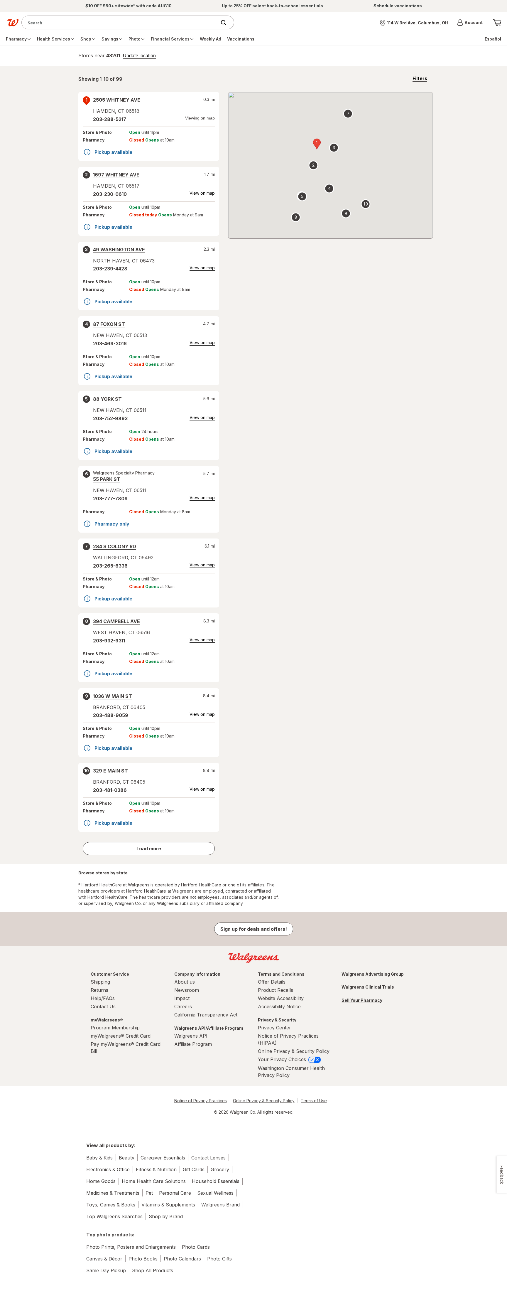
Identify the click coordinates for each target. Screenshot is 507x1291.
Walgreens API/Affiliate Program (208, 1028)
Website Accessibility (281, 998)
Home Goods (101, 1181)
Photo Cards (196, 1247)
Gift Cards (194, 1169)
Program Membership (115, 1028)
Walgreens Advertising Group (373, 974)
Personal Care (175, 1193)
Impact (182, 998)
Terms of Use (314, 1100)
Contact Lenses (208, 1158)
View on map (202, 193)
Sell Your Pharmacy (362, 1000)
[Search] (226, 22)
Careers (183, 1006)
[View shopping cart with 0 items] (497, 22)
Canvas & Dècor (104, 1259)
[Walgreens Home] (12, 22)
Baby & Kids (99, 1158)
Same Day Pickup (106, 1270)
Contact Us (103, 1006)
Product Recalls (275, 990)
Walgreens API (190, 1036)
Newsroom (186, 990)
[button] (470, 22)
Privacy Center (274, 1028)
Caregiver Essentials (163, 1158)
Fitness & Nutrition (156, 1169)
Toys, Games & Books (110, 1205)
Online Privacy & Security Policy (293, 1051)
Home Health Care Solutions (154, 1181)
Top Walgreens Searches (114, 1216)
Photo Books (143, 1259)
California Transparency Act (205, 1015)
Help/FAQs (103, 998)
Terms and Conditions (281, 974)
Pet (149, 1193)
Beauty (126, 1158)
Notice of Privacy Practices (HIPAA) (288, 1039)
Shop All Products (152, 1270)
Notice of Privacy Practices (200, 1100)
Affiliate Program (193, 1044)
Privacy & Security (277, 1019)
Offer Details (271, 982)
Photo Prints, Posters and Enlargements (131, 1247)
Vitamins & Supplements (168, 1205)
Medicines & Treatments (112, 1193)
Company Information (197, 974)
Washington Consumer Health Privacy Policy (291, 1071)
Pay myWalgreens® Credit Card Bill (125, 1047)
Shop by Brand (166, 1216)
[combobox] (120, 22)
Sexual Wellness (215, 1193)
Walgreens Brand (220, 1205)
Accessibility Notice (279, 1006)
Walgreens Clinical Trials (368, 986)
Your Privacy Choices (282, 1059)
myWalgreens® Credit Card (121, 1036)
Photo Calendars (182, 1259)
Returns (99, 990)
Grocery (220, 1169)
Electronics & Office (108, 1169)
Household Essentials (215, 1181)
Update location (139, 55)
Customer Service (110, 974)
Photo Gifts (219, 1259)
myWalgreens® (107, 1019)
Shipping (100, 982)
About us (184, 982)
